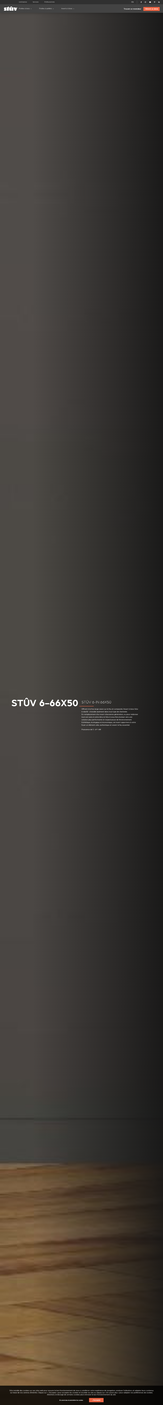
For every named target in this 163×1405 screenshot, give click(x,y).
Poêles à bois (24, 9)
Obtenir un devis (151, 9)
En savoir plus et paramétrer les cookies (71, 1400)
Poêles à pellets (45, 9)
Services (36, 2)
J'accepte (96, 1400)
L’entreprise (23, 2)
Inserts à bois (66, 9)
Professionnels (49, 2)
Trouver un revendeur (132, 9)
